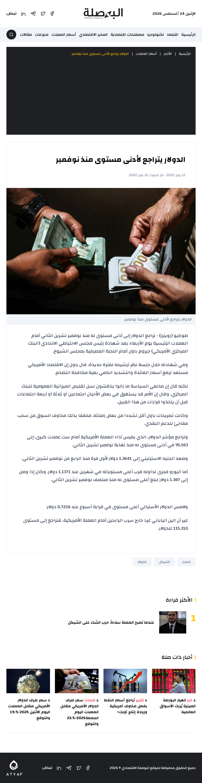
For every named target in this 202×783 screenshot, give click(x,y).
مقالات (26, 34)
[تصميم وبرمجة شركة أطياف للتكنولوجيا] (14, 768)
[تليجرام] (68, 768)
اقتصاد (172, 34)
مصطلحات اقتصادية (127, 34)
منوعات (42, 34)
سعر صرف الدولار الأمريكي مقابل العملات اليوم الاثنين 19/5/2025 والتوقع (29, 709)
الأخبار (168, 53)
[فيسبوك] (88, 767)
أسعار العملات (63, 34)
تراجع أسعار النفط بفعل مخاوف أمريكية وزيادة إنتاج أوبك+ (125, 706)
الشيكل (164, 562)
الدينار (186, 562)
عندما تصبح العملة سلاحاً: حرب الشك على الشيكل (111, 622)
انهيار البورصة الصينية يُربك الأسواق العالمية (178, 706)
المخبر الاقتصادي (93, 34)
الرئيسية (188, 34)
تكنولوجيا (155, 34)
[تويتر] (78, 768)
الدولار (142, 562)
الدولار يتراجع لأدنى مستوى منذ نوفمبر (100, 53)
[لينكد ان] (59, 768)
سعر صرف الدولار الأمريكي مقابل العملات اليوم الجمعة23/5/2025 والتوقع (79, 711)
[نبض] (47, 768)
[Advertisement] (101, 95)
